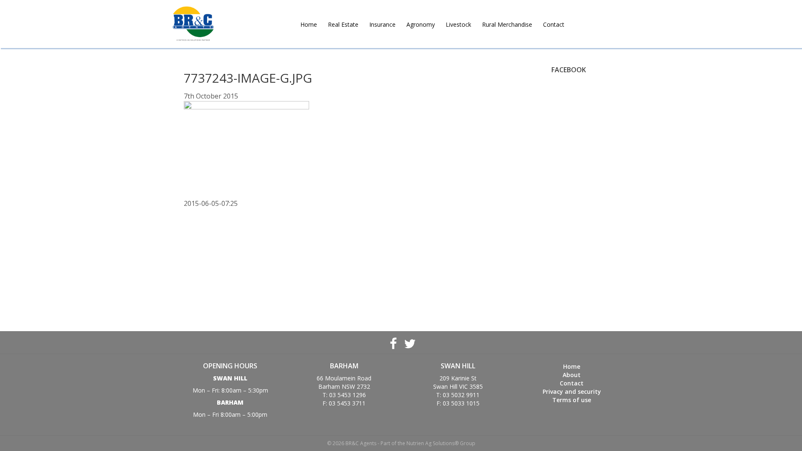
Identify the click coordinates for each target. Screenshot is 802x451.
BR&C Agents (193, 24)
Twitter (409, 342)
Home (308, 24)
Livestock (458, 24)
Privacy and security (572, 391)
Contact (553, 24)
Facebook (393, 342)
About (572, 375)
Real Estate (343, 24)
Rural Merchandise (507, 24)
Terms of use (571, 400)
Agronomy (420, 24)
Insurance (382, 24)
